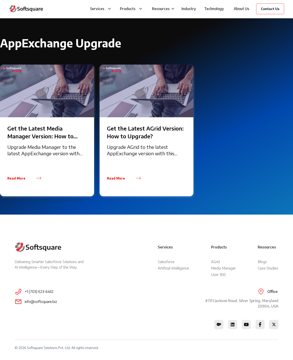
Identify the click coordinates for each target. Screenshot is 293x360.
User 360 (218, 274)
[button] (109, 8)
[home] (26, 8)
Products (128, 8)
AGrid (215, 261)
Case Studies (268, 268)
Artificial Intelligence (173, 268)
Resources (161, 8)
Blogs (262, 261)
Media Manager (223, 268)
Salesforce (166, 261)
